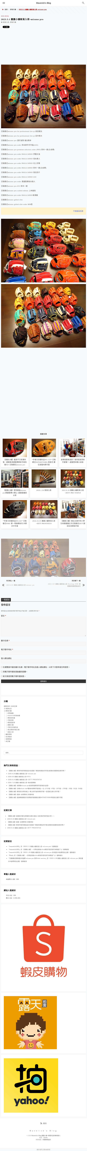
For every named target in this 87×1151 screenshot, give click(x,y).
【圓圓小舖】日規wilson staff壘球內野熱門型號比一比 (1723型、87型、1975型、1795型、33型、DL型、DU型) (45, 788)
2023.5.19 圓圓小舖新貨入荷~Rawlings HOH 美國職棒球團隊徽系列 (64, 585)
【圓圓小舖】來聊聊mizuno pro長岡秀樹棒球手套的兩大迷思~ (28, 785)
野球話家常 (11, 722)
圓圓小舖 (11, 725)
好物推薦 (11, 713)
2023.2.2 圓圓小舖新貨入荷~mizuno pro (37, 846)
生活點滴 (9, 736)
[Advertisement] (43, 47)
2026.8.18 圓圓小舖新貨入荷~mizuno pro (22, 773)
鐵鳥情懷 (9, 734)
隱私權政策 (46, 1149)
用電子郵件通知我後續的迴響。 (15, 672)
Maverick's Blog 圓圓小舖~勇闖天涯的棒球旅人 (46, 1135)
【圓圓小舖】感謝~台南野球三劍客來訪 (21, 794)
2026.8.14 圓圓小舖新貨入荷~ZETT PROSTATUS (25, 779)
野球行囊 (13, 9)
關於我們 (39, 1149)
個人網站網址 (6, 658)
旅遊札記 (9, 708)
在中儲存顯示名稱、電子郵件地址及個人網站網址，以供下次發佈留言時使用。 (36, 667)
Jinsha (45, 1137)
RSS (45, 1123)
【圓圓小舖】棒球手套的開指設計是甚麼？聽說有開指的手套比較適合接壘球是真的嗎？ (37, 771)
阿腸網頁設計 (47, 1139)
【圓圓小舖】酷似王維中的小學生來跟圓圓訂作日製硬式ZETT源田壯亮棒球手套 (72, 523)
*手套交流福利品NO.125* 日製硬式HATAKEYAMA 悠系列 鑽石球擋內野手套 (44, 462)
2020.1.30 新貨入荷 (43, 490)
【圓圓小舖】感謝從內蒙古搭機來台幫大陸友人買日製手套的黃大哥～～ (31, 816)
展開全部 (7, 706)
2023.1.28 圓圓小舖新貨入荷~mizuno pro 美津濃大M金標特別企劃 (46, 852)
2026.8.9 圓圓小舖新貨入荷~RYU (19, 776)
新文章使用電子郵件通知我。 (14, 676)
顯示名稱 (5, 640)
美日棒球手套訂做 (14, 729)
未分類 (8, 741)
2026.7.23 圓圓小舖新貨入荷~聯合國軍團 (22, 782)
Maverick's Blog (43, 3)
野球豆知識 (11, 718)
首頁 (6, 9)
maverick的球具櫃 (14, 715)
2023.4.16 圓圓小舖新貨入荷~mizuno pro (20, 585)
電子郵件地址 (7, 649)
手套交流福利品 (13, 727)
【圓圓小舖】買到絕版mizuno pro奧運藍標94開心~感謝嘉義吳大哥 (15, 492)
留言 (3, 616)
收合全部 (14, 706)
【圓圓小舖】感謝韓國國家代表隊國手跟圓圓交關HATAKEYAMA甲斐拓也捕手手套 (35, 797)
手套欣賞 (11, 720)
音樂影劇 (9, 739)
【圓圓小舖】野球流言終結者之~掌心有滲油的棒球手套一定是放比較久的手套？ (34, 791)
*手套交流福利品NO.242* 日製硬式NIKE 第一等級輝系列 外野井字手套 (15, 523)
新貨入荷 (6, 22)
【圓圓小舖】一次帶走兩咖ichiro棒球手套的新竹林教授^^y (43, 849)
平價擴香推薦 (78, 211)
